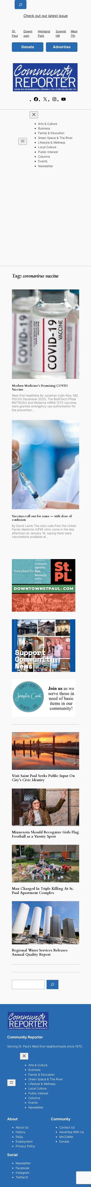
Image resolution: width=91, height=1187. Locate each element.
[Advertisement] (45, 218)
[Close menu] (34, 114)
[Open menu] (22, 141)
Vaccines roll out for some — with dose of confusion (42, 518)
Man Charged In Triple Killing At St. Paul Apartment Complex (43, 891)
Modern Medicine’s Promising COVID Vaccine (40, 387)
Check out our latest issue (45, 16)
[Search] (52, 984)
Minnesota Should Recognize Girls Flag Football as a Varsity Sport (45, 834)
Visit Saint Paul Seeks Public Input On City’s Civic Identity (43, 778)
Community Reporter (25, 1037)
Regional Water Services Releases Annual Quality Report (40, 952)
